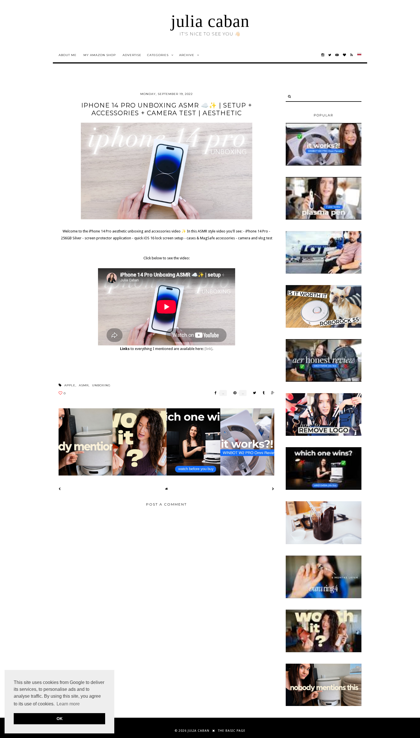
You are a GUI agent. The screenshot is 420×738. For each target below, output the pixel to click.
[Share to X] (253, 393)
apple (69, 385)
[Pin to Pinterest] (233, 393)
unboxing (101, 385)
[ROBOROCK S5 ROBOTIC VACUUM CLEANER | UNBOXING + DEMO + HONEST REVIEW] (323, 327)
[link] (208, 349)
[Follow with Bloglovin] (344, 55)
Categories (158, 55)
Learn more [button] (68, 703)
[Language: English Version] (359, 55)
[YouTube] (337, 55)
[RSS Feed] (351, 55)
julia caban (210, 21)
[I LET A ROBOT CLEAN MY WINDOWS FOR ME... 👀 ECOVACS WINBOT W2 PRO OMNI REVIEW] (323, 164)
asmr (84, 385)
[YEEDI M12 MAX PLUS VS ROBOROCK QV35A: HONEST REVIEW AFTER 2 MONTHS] (323, 489)
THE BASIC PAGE (231, 731)
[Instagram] (322, 55)
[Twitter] (329, 55)
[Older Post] (273, 489)
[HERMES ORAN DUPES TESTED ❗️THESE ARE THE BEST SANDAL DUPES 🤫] (323, 651)
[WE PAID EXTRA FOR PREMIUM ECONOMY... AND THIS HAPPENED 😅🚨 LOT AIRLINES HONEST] (323, 272)
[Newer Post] (60, 489)
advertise (132, 55)
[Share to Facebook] (214, 393)
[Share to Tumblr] (262, 393)
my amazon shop (99, 55)
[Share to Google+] (271, 393)
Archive (186, 55)
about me (68, 55)
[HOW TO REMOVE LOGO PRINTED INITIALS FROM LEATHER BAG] (323, 435)
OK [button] (60, 718)
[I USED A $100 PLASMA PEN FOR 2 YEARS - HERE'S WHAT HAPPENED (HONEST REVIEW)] (323, 218)
